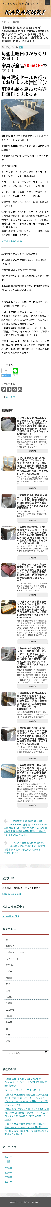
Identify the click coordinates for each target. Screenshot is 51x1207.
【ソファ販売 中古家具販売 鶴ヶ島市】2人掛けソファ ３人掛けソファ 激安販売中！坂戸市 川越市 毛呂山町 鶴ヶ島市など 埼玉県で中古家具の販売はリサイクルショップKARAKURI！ (32, 426)
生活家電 (10, 1009)
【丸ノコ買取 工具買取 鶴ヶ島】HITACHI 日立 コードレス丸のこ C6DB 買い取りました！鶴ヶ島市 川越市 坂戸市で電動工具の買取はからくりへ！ (27, 1129)
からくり (10, 397)
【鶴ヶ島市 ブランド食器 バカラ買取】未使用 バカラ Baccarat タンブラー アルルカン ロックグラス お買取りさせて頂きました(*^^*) (27, 1114)
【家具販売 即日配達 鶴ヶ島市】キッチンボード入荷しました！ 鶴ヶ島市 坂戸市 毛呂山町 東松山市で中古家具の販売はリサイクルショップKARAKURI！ (32, 501)
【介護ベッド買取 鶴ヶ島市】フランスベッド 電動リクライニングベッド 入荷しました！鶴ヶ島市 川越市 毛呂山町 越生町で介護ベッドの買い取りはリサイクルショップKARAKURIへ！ (32, 609)
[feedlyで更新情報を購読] (14, 389)
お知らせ (10, 945)
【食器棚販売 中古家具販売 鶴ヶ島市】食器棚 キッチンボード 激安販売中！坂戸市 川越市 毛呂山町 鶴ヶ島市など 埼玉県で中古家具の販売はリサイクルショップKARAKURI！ (32, 701)
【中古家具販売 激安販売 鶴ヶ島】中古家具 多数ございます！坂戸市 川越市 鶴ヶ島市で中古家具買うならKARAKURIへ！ (24, 848)
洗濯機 (9, 1003)
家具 (21, 47)
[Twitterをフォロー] (3, 389)
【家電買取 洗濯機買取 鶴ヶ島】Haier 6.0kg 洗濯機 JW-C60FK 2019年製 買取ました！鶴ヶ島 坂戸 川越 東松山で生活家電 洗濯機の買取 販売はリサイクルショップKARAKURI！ (25, 827)
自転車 (9, 1015)
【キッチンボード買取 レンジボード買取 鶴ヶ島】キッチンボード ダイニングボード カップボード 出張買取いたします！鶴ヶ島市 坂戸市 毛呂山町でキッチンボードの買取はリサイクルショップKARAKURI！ (32, 658)
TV (7, 939)
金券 (8, 1034)
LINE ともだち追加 (11, 893)
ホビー (9, 971)
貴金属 (9, 1022)
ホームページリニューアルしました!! (23, 1090)
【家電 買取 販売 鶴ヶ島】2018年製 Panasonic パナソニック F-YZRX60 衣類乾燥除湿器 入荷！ (26, 1082)
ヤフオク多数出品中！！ (13, 241)
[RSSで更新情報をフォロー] (20, 389)
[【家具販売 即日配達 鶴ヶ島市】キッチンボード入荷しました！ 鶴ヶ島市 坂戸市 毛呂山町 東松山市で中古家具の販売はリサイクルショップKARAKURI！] (8, 501)
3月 (8, 1161)
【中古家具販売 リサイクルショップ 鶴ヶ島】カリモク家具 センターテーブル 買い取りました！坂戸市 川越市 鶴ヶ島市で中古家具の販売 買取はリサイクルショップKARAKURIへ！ (32, 773)
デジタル (10, 965)
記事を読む (33, 451)
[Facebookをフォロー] (9, 389)
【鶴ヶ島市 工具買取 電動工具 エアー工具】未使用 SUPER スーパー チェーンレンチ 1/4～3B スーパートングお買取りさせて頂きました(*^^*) (26, 1099)
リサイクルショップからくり (19, 4)
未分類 (9, 996)
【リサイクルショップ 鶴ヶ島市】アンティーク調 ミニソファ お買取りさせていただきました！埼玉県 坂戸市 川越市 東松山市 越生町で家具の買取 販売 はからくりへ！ (32, 572)
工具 (8, 990)
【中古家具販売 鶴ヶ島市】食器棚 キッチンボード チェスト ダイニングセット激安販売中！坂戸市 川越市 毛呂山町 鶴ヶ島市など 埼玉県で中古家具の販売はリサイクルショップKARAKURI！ (32, 465)
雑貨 (8, 1041)
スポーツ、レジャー (15, 952)
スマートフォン (13, 958)
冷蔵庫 (9, 977)
